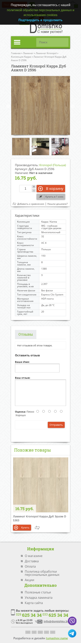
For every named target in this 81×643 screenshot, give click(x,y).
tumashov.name (57, 638)
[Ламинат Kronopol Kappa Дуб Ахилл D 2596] (40, 105)
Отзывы (25, 334)
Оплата (30, 566)
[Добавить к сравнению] (37, 528)
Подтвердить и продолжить (40, 20)
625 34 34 (29, 615)
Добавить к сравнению (30, 204)
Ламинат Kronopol (46, 53)
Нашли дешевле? (57, 204)
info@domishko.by (56, 621)
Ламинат (28, 53)
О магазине (33, 555)
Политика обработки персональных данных (42, 573)
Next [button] (73, 106)
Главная (16, 53)
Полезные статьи (38, 592)
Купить (25, 527)
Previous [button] (8, 106)
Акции (29, 579)
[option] (40, 105)
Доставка (32, 561)
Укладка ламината (38, 597)
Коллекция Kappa (21, 56)
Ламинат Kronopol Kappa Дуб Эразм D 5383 (39, 518)
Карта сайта (34, 602)
